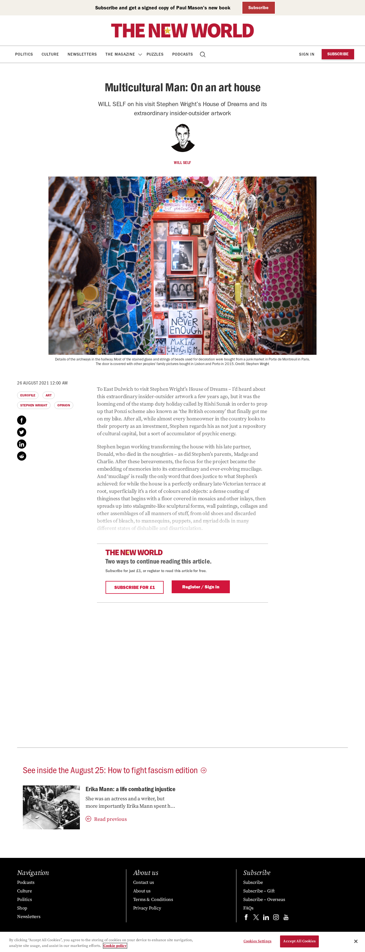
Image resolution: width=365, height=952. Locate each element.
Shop (22, 908)
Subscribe (258, 7)
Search (203, 54)
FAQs (248, 908)
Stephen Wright (33, 405)
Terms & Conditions (153, 899)
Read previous (110, 819)
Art (49, 395)
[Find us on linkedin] (266, 918)
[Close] (356, 941)
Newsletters (82, 54)
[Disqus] (182, 674)
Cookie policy (115, 945)
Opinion (63, 405)
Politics (24, 54)
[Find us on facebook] (246, 918)
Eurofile (27, 395)
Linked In (21, 444)
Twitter (21, 432)
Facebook (21, 420)
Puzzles (155, 54)
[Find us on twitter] (256, 918)
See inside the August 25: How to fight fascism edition (110, 769)
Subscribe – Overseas (264, 899)
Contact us (143, 882)
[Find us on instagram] (276, 918)
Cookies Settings (257, 941)
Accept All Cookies (299, 941)
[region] (182, 942)
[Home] (182, 30)
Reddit (21, 456)
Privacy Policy (147, 908)
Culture (50, 54)
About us (142, 891)
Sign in (307, 54)
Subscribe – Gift (259, 891)
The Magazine (120, 54)
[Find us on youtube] (286, 918)
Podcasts (182, 54)
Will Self (182, 162)
